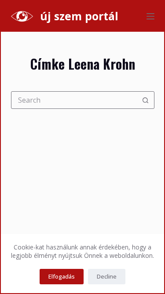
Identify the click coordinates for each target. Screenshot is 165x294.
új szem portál (79, 15)
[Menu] (150, 16)
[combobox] (74, 100)
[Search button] (145, 100)
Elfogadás (61, 276)
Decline (107, 276)
